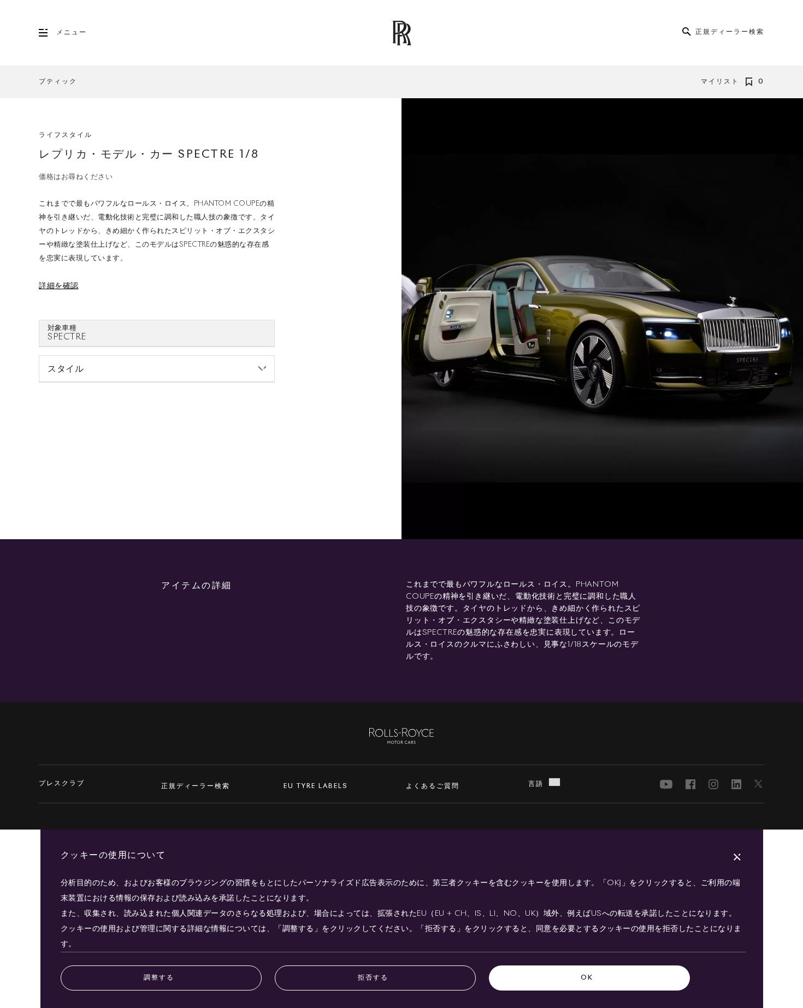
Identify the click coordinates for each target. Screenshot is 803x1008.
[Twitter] (759, 784)
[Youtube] (666, 784)
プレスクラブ (62, 783)
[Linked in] (736, 784)
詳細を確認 (59, 286)
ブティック (58, 82)
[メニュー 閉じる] (47, 32)
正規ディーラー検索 (195, 786)
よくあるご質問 (432, 786)
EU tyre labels (315, 786)
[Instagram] (713, 784)
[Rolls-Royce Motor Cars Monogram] (401, 33)
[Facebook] (690, 784)
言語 (536, 784)
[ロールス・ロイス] (401, 735)
